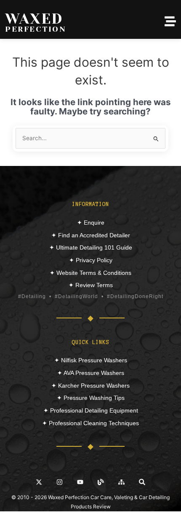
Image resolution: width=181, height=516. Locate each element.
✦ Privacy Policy (90, 260)
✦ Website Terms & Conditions (90, 272)
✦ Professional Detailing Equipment (90, 410)
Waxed (34, 18)
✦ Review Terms (91, 285)
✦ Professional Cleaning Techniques (90, 423)
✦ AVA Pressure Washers (90, 372)
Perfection (35, 29)
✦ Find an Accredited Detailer (90, 235)
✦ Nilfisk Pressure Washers (90, 360)
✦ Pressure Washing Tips (91, 397)
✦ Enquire (90, 222)
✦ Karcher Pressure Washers (90, 385)
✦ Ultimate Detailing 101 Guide (90, 247)
